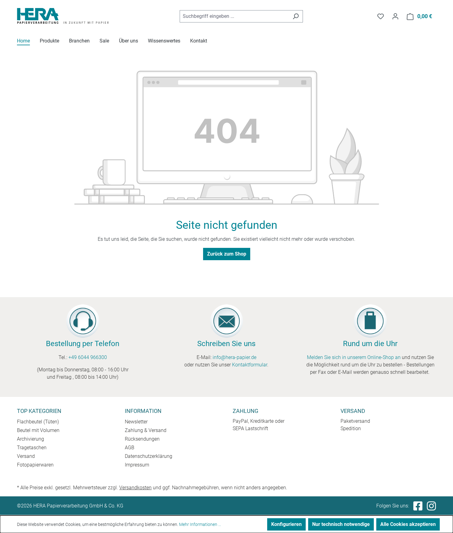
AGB (129, 447)
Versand (26, 456)
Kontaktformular (249, 365)
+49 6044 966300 (87, 357)
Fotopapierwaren (35, 465)
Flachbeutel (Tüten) (38, 422)
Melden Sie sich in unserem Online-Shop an (354, 357)
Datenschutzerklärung (148, 456)
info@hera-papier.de (234, 357)
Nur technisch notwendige (341, 524)
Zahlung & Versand (145, 430)
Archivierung (30, 439)
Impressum (137, 465)
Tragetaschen (32, 447)
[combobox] (234, 16)
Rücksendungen (142, 439)
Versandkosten (135, 488)
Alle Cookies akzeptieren (408, 524)
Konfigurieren (286, 524)
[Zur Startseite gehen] (63, 15)
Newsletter (136, 422)
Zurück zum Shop (226, 254)
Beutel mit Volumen (38, 430)
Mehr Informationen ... (200, 524)
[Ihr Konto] (395, 16)
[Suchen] (295, 16)
